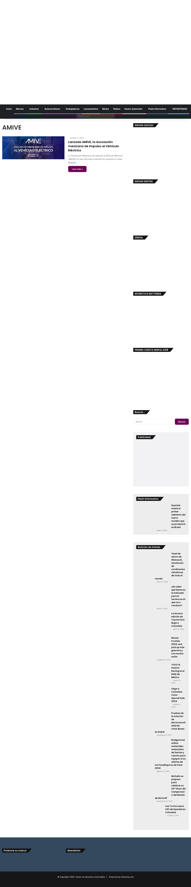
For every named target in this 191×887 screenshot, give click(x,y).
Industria (34, 109)
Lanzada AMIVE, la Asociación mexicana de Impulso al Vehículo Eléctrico (93, 146)
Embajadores (73, 109)
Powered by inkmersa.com (121, 877)
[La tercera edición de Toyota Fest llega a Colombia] (152, 623)
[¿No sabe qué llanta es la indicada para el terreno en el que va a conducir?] (152, 596)
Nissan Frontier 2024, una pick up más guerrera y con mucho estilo (177, 647)
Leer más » (77, 169)
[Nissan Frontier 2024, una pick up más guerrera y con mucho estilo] (152, 647)
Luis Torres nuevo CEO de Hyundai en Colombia (175, 809)
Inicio (9, 109)
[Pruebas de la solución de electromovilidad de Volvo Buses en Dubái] (152, 721)
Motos (105, 109)
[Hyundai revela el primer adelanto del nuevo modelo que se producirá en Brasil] (152, 515)
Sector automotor (133, 109)
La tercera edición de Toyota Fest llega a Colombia (178, 619)
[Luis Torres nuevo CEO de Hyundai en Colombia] (149, 816)
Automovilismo (52, 109)
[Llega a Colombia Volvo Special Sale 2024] (152, 698)
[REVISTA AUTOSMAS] (95, 50)
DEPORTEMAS (179, 109)
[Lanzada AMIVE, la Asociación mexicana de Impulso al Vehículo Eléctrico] (33, 147)
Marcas (20, 109)
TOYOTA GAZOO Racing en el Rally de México (177, 671)
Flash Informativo (157, 109)
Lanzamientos (91, 109)
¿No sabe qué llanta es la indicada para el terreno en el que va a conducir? (178, 596)
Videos (116, 109)
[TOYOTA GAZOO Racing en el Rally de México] (152, 674)
